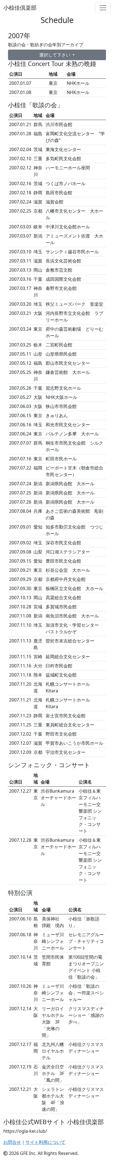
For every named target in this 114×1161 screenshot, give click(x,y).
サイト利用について (45, 1142)
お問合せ (12, 1142)
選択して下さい (55, 55)
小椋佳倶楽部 (20, 7)
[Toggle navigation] (103, 7)
